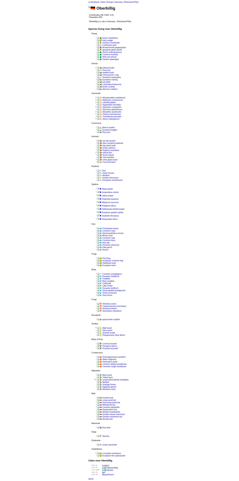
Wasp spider (107, 189)
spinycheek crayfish (111, 319)
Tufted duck (107, 377)
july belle (106, 82)
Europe (110, 2)
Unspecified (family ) (115, 380)
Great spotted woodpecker (114, 290)
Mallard (105, 382)
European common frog (112, 261)
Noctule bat (107, 419)
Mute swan (107, 375)
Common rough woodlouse (114, 366)
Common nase (108, 231)
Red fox (105, 436)
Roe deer (106, 428)
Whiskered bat (108, 405)
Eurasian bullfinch (110, 288)
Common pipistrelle (111, 407)
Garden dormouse (110, 178)
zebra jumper (107, 196)
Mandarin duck (109, 389)
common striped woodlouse (114, 364)
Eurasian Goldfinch (110, 276)
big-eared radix (109, 145)
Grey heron (107, 295)
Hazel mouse (108, 173)
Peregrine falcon (109, 346)
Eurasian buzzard (110, 348)
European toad (109, 265)
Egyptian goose (109, 387)
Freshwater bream (110, 228)
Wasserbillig (112, 468)
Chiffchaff (106, 283)
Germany (119, 2)
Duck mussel (108, 155)
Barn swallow (108, 281)
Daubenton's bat (109, 410)
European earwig (110, 80)
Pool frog (106, 258)
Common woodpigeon (112, 274)
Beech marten (108, 127)
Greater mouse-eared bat (113, 414)
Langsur (105, 465)
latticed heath (108, 68)
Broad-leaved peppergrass (114, 47)
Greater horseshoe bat (112, 417)
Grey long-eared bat (111, 402)
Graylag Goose (109, 384)
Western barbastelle (111, 412)
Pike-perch (107, 247)
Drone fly (106, 70)
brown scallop (108, 87)
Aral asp (106, 243)
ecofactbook (93, 2)
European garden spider (112, 212)
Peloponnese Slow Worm (113, 335)
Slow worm (107, 330)
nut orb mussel (108, 141)
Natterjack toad (109, 263)
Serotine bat (107, 398)
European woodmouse (112, 180)
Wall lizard (107, 328)
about (90, 479)
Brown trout (107, 235)
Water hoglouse (109, 359)
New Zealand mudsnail (112, 143)
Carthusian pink (109, 45)
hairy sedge (107, 40)
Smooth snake (108, 333)
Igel (103, 472)
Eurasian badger (109, 130)
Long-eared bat (109, 400)
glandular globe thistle (112, 50)
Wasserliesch (108, 475)
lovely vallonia (108, 148)
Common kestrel (109, 344)
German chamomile (111, 43)
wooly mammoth (109, 445)
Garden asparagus (110, 59)
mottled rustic (108, 72)
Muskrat (105, 175)
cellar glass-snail (109, 160)
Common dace (108, 240)
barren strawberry (110, 38)
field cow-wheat (109, 57)
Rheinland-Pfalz (131, 2)
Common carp (108, 238)
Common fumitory (110, 54)
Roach (105, 250)
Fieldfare (106, 279)
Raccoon (106, 132)
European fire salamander (113, 456)
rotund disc (107, 153)
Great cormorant (109, 293)
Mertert (110, 470)
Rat (104, 171)
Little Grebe (107, 286)
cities (103, 2)
